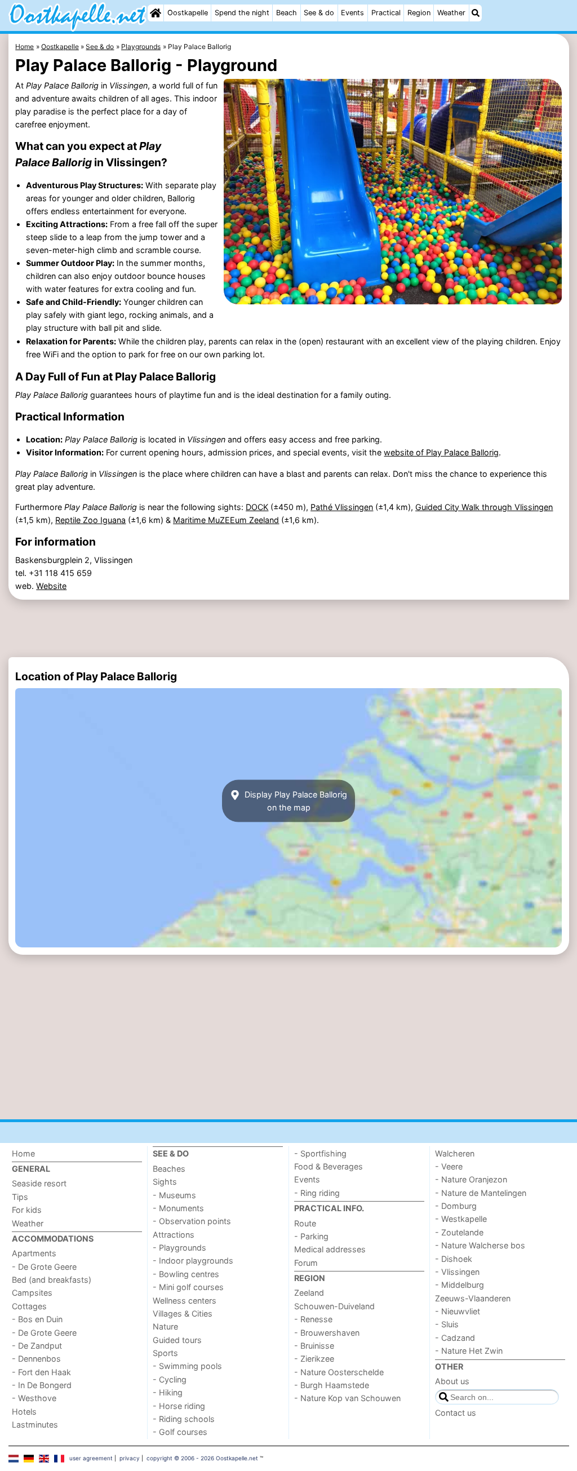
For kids (27, 1210)
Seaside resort (39, 1183)
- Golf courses (180, 1432)
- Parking (311, 1236)
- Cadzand (455, 1337)
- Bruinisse (314, 1345)
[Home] (155, 13)
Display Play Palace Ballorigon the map (294, 801)
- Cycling (170, 1379)
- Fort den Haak (41, 1372)
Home (23, 1153)
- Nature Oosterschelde (339, 1372)
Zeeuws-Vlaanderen (473, 1298)
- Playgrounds (179, 1247)
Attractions (173, 1234)
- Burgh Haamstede (331, 1385)
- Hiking (168, 1392)
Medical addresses (330, 1249)
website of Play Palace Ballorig (441, 452)
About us (452, 1381)
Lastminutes (35, 1424)
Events (352, 12)
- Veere (449, 1166)
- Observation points (192, 1221)
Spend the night (242, 12)
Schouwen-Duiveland (334, 1306)
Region (418, 12)
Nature (165, 1326)
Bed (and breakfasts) (51, 1279)
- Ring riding (317, 1193)
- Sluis (447, 1324)
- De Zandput (37, 1345)
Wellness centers (184, 1300)
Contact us (455, 1412)
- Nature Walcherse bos (480, 1245)
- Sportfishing (320, 1153)
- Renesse (313, 1319)
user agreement (91, 1458)
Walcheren (454, 1153)
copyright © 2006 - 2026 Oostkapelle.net (202, 1458)
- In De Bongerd (42, 1385)
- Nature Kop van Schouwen (347, 1398)
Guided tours (177, 1340)
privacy (129, 1458)
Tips (20, 1197)
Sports (165, 1353)
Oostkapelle (187, 12)
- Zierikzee (314, 1358)
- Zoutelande (459, 1232)
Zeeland (309, 1292)
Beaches (169, 1168)
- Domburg (456, 1206)
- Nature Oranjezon (471, 1179)
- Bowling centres (186, 1274)
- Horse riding (179, 1406)
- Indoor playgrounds (193, 1260)
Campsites (32, 1292)
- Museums (174, 1195)
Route (305, 1223)
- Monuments (178, 1208)
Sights (165, 1181)
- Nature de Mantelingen (480, 1193)
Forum (306, 1263)
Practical (386, 12)
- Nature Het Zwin (469, 1350)
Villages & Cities (182, 1313)
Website (51, 586)
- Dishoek (453, 1259)
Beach (286, 12)
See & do (319, 12)
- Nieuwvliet (457, 1311)
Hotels (24, 1411)
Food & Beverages (328, 1166)
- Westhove (34, 1398)
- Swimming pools (187, 1366)
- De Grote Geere (44, 1266)
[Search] (475, 13)
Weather (451, 12)
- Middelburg (459, 1285)
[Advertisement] (288, 628)
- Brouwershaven (326, 1332)
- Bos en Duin (37, 1319)
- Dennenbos (36, 1358)
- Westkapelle (461, 1219)
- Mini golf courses (188, 1287)
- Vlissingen (457, 1272)
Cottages (29, 1306)
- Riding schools (184, 1419)
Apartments (34, 1253)
